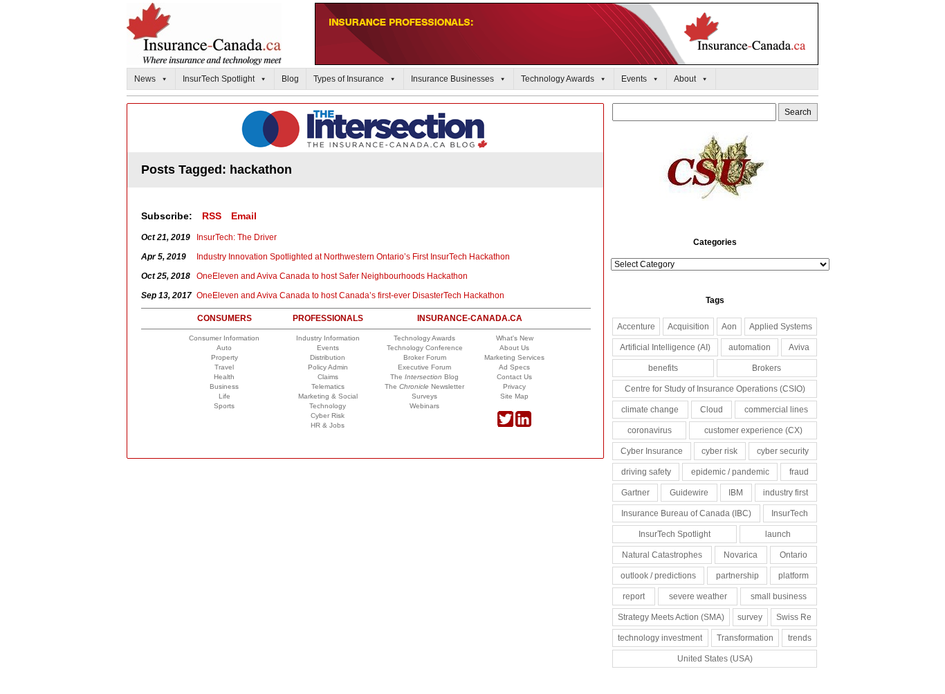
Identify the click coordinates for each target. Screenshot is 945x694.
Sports (224, 406)
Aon (729, 326)
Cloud (711, 409)
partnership (737, 576)
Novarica (741, 555)
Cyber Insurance (652, 451)
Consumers (224, 318)
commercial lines (776, 409)
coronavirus (649, 430)
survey (749, 617)
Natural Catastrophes (662, 555)
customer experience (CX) (753, 430)
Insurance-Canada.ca (469, 318)
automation (749, 347)
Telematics (328, 386)
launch (778, 534)
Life (224, 396)
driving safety (646, 472)
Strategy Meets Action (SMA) (671, 617)
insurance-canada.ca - (366, 129)
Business (224, 386)
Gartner (635, 492)
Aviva (799, 347)
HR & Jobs (328, 425)
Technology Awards (557, 79)
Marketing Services (514, 357)
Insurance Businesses (452, 79)
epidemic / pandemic (730, 472)
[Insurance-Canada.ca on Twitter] (505, 424)
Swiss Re (793, 617)
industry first (785, 492)
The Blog (424, 377)
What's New (514, 338)
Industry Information (328, 338)
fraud (799, 472)
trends (799, 638)
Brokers (766, 368)
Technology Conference (425, 347)
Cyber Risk (328, 415)
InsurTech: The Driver (236, 237)
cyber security (783, 451)
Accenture (636, 326)
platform (793, 576)
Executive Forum (424, 367)
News (145, 79)
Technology (327, 406)
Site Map (514, 396)
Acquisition (688, 326)
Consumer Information (224, 338)
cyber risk (719, 451)
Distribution (327, 357)
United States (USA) (715, 659)
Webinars (424, 406)
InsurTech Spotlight (219, 79)
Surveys (424, 396)
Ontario (793, 555)
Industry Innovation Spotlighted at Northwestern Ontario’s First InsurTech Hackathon (353, 257)
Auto (224, 347)
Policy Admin (328, 367)
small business (779, 596)
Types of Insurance (348, 79)
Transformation (745, 638)
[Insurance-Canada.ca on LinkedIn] (523, 424)
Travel (224, 367)
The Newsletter (424, 386)
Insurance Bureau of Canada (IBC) (686, 513)
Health (224, 377)
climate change (650, 409)
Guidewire (689, 492)
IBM (735, 492)
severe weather (698, 596)
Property (224, 357)
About (685, 79)
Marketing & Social (328, 396)
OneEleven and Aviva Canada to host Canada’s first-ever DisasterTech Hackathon (350, 295)
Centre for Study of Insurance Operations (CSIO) (715, 389)
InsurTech (789, 513)
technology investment (660, 638)
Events (634, 79)
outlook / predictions (658, 576)
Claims (328, 377)
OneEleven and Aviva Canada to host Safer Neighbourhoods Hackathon (332, 276)
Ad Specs (514, 367)
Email (244, 215)
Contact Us (514, 377)
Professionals (328, 318)
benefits (663, 368)
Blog (290, 79)
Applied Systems (780, 326)
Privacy (514, 386)
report (634, 596)
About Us (514, 347)
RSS (211, 215)
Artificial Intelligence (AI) (665, 347)
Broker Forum (424, 357)
